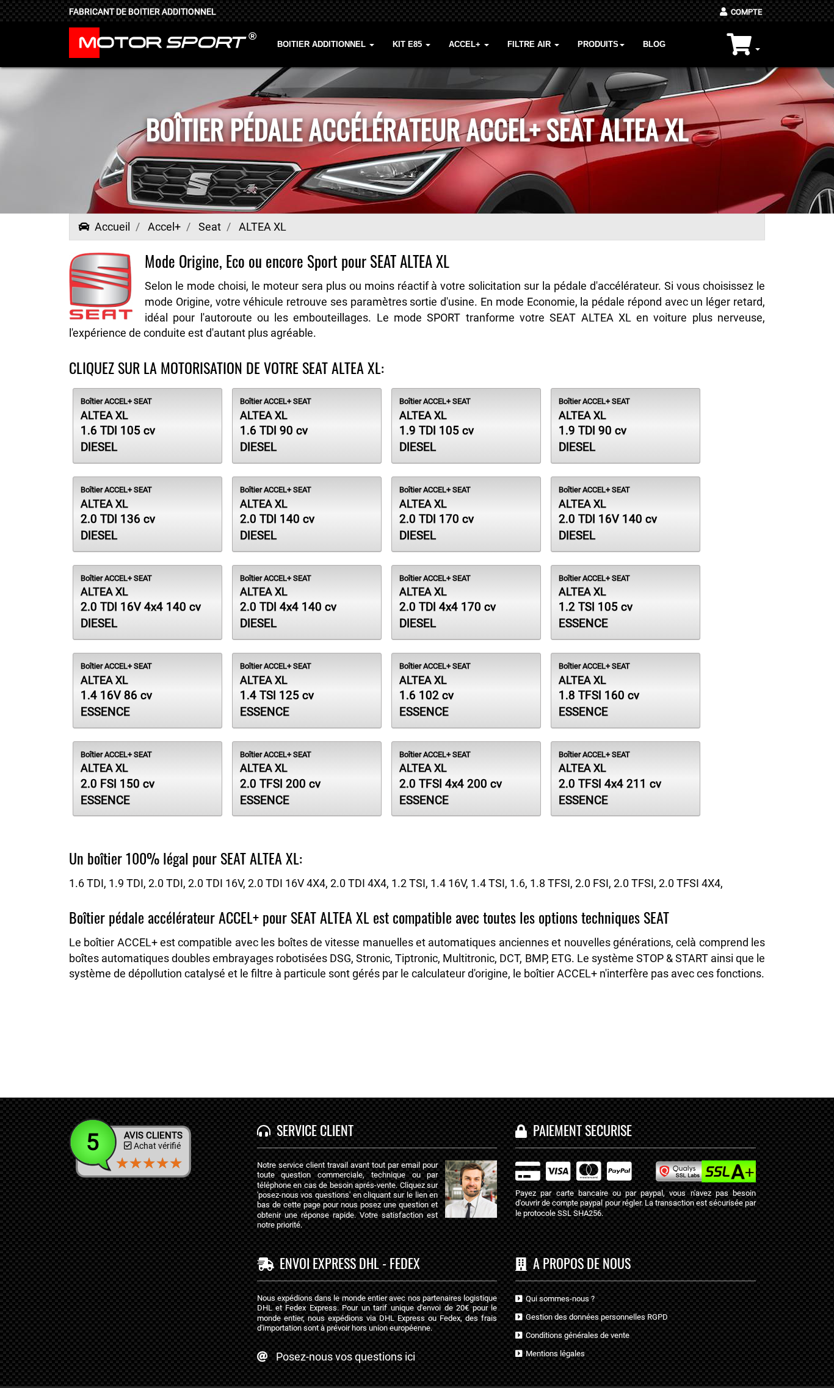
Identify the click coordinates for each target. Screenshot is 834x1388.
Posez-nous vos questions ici (345, 1356)
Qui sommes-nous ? (558, 1298)
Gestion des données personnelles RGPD (595, 1316)
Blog (654, 44)
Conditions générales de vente (575, 1335)
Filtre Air (530, 44)
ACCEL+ (466, 44)
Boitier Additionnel (322, 44)
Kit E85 (408, 44)
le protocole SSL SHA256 (558, 1213)
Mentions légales (553, 1353)
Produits (598, 44)
